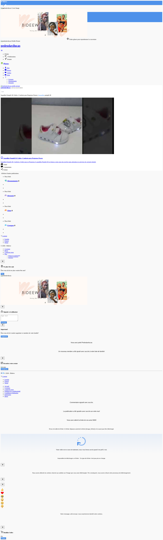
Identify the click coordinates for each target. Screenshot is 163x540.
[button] (2, 51)
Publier (3, 538)
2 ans (2, 91)
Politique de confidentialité (14, 255)
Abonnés (11, 83)
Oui (2, 274)
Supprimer (4, 336)
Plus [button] (6, 254)
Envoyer (4, 322)
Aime (9, 211)
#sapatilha (41, 95)
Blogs (6, 251)
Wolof (6, 242)
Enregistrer (4, 369)
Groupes (10, 79)
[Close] (3, 261)
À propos (7, 249)
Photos (6, 64)
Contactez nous (9, 252)
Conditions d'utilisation (13, 256)
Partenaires (10, 257)
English (7, 239)
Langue (4, 236)
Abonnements (12, 81)
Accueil (7, 386)
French (7, 241)
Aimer (5, 164)
